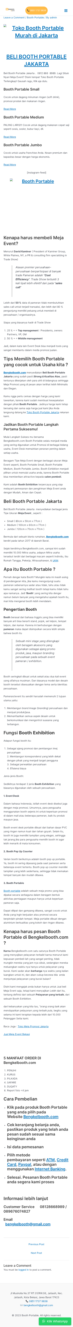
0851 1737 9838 (38, 1301)
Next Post (36, 1252)
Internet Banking (50, 1169)
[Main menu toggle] (66, 10)
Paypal (24, 1164)
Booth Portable (35, 17)
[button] (36, 11)
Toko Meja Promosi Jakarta (33, 1026)
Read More (10, 109)
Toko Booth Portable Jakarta (43, 412)
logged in (23, 1269)
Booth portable (12, 890)
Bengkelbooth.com (40, 1116)
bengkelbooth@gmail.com (27, 1224)
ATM (50, 1159)
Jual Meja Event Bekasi (17, 1034)
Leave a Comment (14, 17)
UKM (55, 560)
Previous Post (36, 1244)
